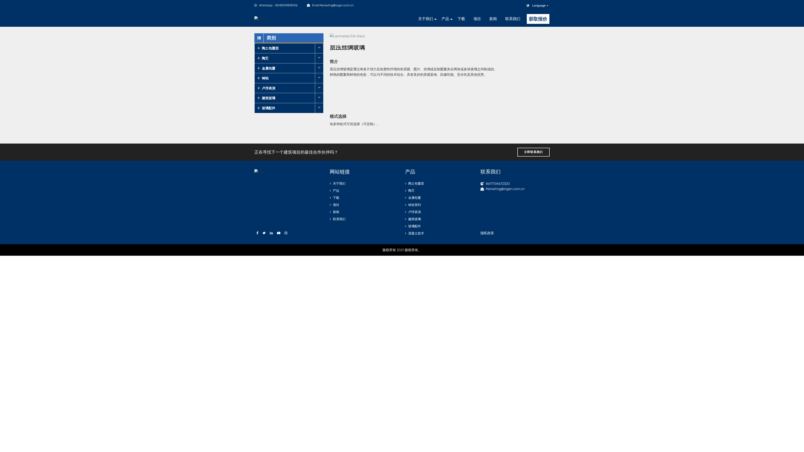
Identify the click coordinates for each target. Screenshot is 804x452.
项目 (477, 19)
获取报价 (538, 19)
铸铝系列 (414, 205)
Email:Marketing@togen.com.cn (333, 5)
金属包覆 (268, 68)
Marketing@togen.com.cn (505, 189)
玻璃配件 (268, 108)
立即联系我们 (533, 152)
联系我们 (512, 19)
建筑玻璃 (268, 98)
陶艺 (265, 58)
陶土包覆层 (270, 48)
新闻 (493, 19)
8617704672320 (498, 184)
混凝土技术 (416, 233)
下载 (461, 19)
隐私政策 (487, 233)
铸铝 (265, 78)
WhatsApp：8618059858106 (278, 5)
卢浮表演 (268, 88)
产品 (445, 19)
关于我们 (425, 19)
